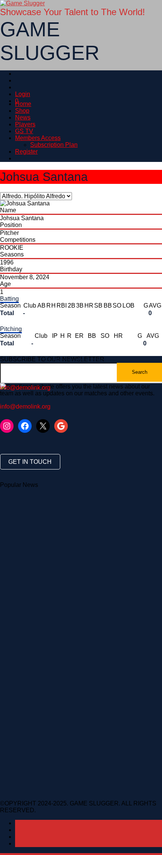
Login (22, 94)
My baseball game (24, 539)
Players (25, 124)
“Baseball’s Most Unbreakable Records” (53, 491)
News (23, 117)
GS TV (24, 131)
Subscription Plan (54, 144)
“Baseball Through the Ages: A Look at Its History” (66, 505)
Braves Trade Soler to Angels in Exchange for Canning (73, 546)
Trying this (62, 539)
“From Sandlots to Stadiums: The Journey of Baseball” (72, 512)
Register (26, 151)
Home (23, 104)
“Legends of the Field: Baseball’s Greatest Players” (68, 519)
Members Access (38, 138)
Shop (22, 110)
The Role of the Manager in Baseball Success (61, 498)
